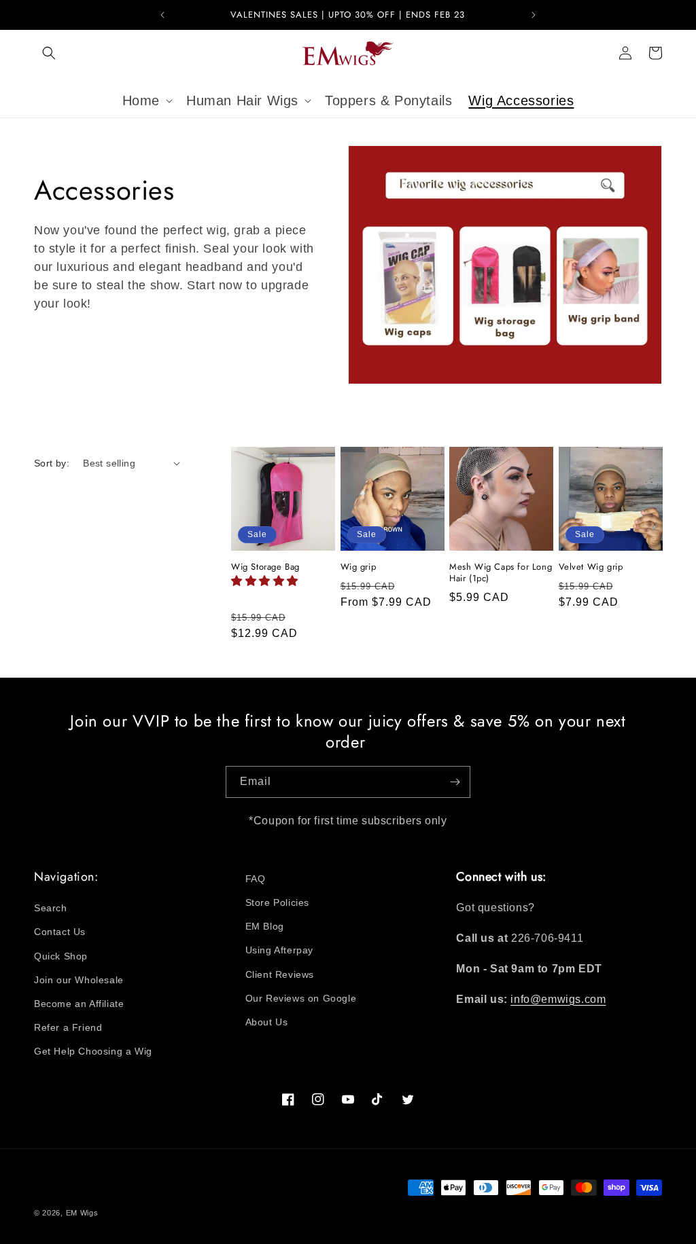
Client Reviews (279, 974)
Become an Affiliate (79, 1003)
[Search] (49, 53)
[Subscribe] (455, 782)
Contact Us (60, 931)
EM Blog (264, 926)
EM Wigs (82, 1213)
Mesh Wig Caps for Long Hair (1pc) (500, 573)
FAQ (255, 878)
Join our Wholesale (79, 979)
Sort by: (51, 463)
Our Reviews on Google (301, 998)
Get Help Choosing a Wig (93, 1051)
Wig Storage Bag (265, 567)
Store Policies (277, 902)
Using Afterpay (279, 950)
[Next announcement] (534, 15)
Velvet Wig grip (591, 567)
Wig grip (359, 567)
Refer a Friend (68, 1027)
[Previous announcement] (162, 15)
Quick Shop (61, 956)
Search (50, 907)
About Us (266, 1022)
